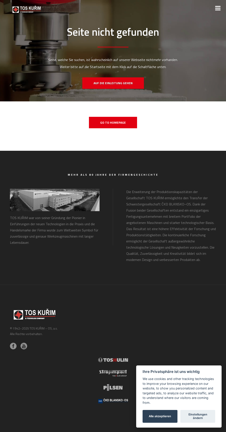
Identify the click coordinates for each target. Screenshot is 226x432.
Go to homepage (113, 122)
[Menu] (217, 8)
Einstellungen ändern (197, 416)
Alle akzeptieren (160, 416)
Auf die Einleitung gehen (113, 83)
